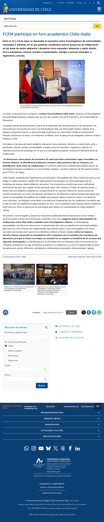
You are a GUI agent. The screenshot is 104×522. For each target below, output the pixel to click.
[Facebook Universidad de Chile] (70, 448)
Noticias (10, 18)
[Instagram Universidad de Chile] (33, 448)
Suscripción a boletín (71, 338)
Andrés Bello (30, 504)
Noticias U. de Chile (69, 326)
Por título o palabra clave (16, 332)
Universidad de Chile (41, 514)
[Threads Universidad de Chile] (63, 448)
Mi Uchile (70, 3)
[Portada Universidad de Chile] (27, 7)
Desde (7, 365)
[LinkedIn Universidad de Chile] (77, 448)
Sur (74, 504)
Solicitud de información (52, 493)
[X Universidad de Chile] (55, 448)
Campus (21, 504)
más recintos (81, 504)
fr (89, 3)
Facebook (89, 312)
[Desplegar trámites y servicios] (97, 406)
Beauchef (39, 504)
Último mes (13, 355)
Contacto (73, 508)
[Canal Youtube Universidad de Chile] (41, 448)
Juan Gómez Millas (64, 504)
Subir (5, 312)
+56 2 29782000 (33, 508)
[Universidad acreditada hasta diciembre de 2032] (52, 464)
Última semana (15, 351)
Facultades (47, 3)
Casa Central (74, 501)
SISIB (31, 514)
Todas (10, 346)
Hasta (7, 375)
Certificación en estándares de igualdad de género (52, 476)
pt (94, 3)
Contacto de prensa (70, 332)
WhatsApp (99, 312)
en (86, 3)
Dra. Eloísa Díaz (50, 504)
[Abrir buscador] (98, 3)
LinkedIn (94, 312)
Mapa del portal (63, 508)
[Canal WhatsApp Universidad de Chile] (26, 448)
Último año (13, 360)
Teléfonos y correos (48, 508)
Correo (79, 3)
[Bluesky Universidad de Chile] (48, 448)
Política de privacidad (67, 514)
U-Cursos (60, 3)
